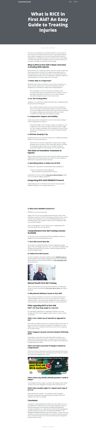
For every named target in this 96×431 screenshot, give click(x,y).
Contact (76, 1)
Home (70, 1)
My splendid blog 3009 (24, 2)
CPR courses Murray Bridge (53, 288)
